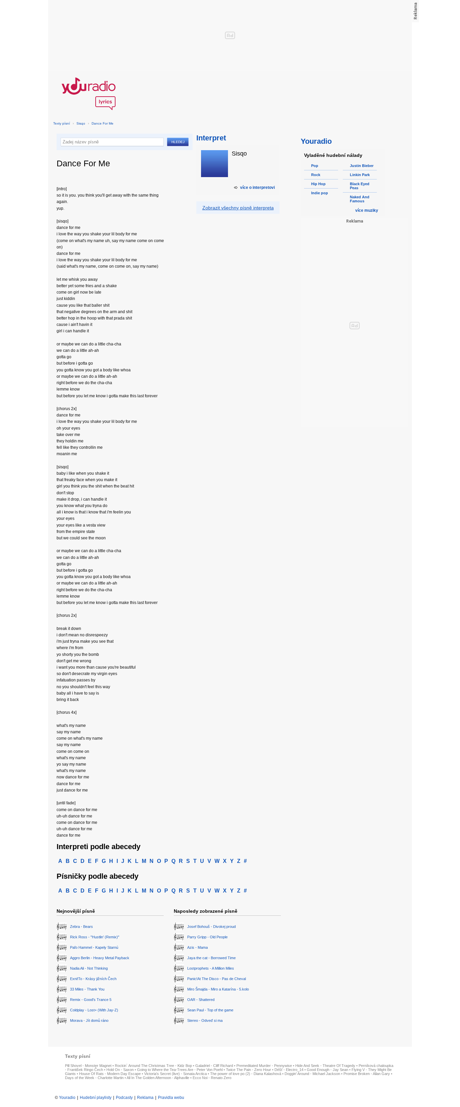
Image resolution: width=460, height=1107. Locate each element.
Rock (315, 175)
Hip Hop (318, 184)
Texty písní (61, 123)
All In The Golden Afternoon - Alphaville (158, 1078)
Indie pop (319, 193)
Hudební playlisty (95, 1097)
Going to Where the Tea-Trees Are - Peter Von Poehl (180, 1070)
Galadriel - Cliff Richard (214, 1066)
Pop (314, 166)
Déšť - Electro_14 (288, 1070)
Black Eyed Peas (359, 186)
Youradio (67, 1097)
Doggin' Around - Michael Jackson (312, 1074)
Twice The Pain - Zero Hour (248, 1070)
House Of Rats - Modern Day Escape (110, 1074)
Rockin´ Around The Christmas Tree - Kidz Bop (153, 1066)
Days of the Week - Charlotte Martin (94, 1078)
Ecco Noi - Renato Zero (212, 1078)
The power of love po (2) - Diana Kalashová (245, 1074)
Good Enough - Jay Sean (327, 1070)
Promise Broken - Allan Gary (366, 1074)
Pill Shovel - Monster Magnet (88, 1066)
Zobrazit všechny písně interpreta (238, 207)
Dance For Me (102, 123)
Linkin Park (360, 175)
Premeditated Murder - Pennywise (264, 1066)
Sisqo (80, 123)
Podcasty (124, 1097)
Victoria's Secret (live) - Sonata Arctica (175, 1074)
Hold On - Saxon (120, 1070)
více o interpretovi (257, 187)
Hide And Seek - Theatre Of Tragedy (325, 1066)
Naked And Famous (359, 199)
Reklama (145, 1097)
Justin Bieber (361, 166)
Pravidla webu (171, 1097)
